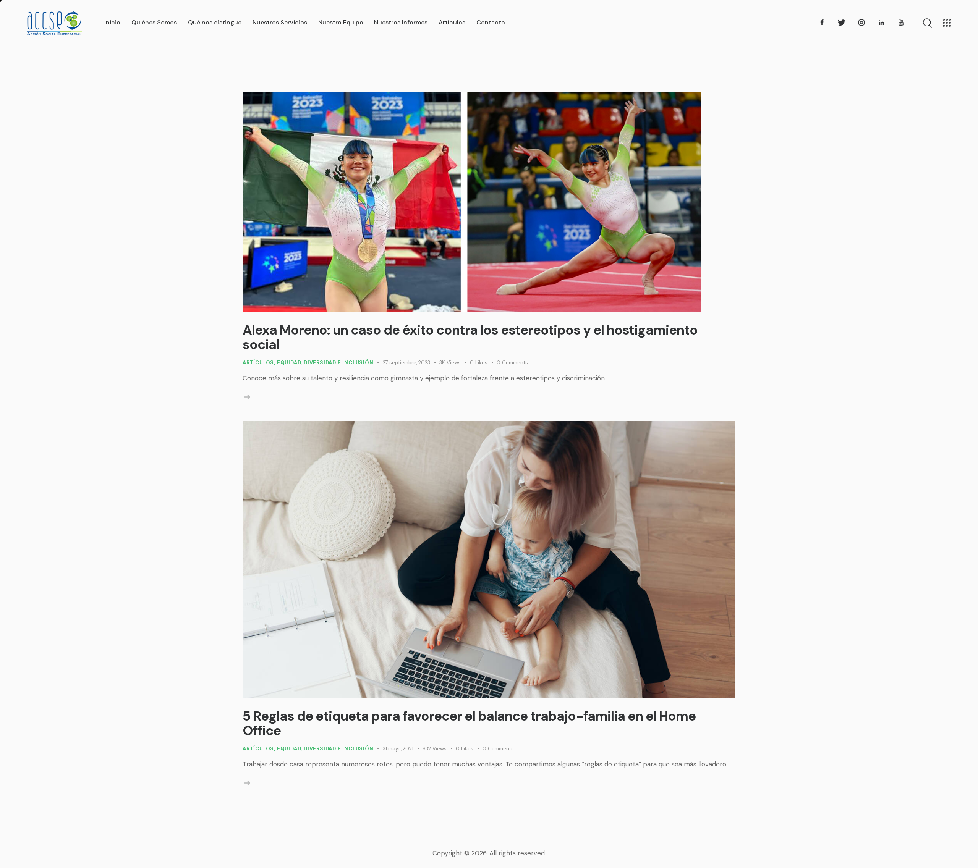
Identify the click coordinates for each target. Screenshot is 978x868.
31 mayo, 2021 (398, 748)
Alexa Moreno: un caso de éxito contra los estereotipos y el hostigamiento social (470, 337)
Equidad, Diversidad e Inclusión (325, 362)
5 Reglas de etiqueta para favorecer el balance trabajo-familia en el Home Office (469, 723)
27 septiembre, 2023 (406, 362)
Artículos (258, 362)
